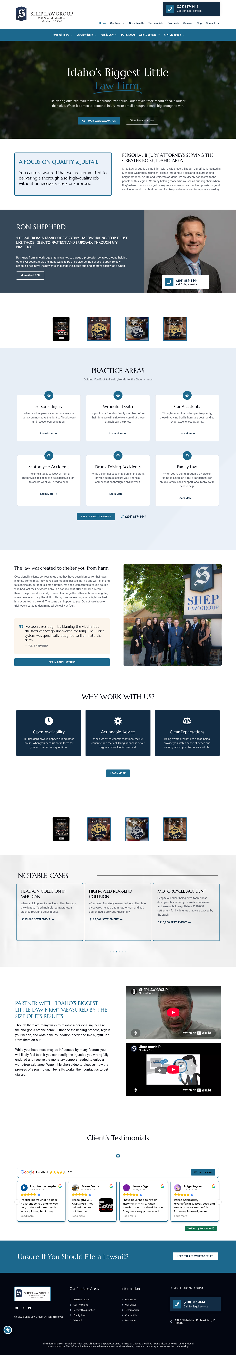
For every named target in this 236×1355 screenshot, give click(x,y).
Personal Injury (60, 34)
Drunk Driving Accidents (118, 466)
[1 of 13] (187, 455)
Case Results (136, 23)
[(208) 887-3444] (170, 9)
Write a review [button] (203, 1172)
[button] (18, 915)
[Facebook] (16, 1308)
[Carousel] (48, 395)
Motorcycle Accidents (48, 466)
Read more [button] (27, 1216)
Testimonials (155, 23)
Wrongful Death (118, 406)
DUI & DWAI (128, 34)
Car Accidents (85, 34)
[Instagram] (23, 1308)
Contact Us (212, 23)
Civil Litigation (172, 34)
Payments (173, 23)
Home (102, 23)
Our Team (115, 23)
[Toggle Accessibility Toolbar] (8, 1330)
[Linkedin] (29, 1308)
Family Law (107, 34)
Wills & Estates (147, 34)
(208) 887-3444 (187, 6)
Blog (199, 23)
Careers (187, 23)
